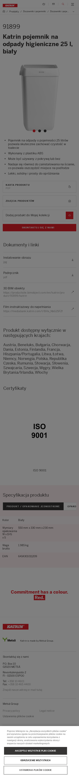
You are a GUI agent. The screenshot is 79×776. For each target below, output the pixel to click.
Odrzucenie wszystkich (35, 760)
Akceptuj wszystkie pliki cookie (35, 751)
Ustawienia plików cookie (35, 770)
